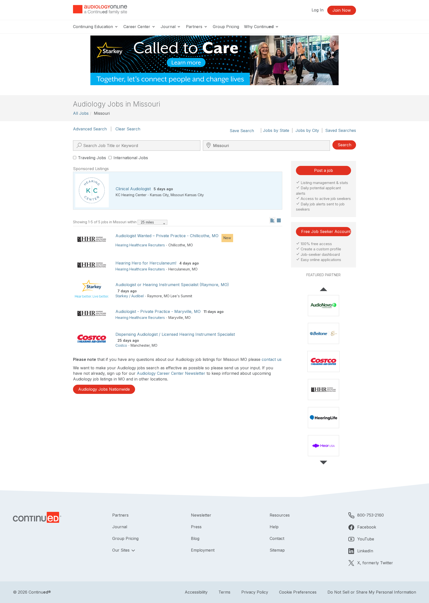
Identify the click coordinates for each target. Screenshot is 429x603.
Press (196, 526)
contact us (272, 359)
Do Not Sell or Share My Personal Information (371, 592)
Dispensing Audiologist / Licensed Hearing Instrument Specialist (175, 334)
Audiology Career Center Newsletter (171, 373)
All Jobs (81, 113)
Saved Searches (340, 130)
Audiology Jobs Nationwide (104, 389)
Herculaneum (179, 269)
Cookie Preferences (298, 592)
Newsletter (201, 515)
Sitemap (277, 550)
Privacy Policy (254, 592)
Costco (121, 345)
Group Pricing (226, 26)
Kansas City (159, 195)
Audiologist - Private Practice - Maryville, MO (158, 311)
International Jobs (130, 157)
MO (190, 245)
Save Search (242, 130)
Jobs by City (307, 130)
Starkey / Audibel (129, 296)
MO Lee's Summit (178, 296)
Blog (195, 538)
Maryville (175, 317)
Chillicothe (176, 245)
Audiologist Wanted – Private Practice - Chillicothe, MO (166, 235)
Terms (224, 592)
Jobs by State (276, 130)
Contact (277, 538)
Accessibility (196, 592)
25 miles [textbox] (147, 222)
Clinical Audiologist (133, 188)
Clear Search (127, 128)
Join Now (341, 10)
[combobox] (152, 222)
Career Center (137, 26)
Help (274, 526)
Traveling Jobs (92, 157)
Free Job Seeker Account (326, 231)
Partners (195, 26)
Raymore (154, 296)
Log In (317, 9)
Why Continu (259, 26)
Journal (169, 26)
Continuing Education (93, 26)
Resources (280, 515)
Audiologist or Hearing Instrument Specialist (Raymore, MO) (172, 284)
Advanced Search (90, 128)
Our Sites (121, 550)
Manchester (140, 345)
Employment (202, 550)
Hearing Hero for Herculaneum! (145, 263)
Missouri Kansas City (187, 195)
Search (344, 144)
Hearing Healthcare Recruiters (140, 245)
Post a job (323, 170)
